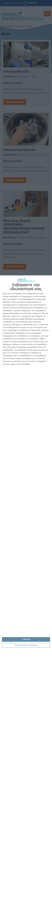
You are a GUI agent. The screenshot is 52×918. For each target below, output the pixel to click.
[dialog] (26, 596)
